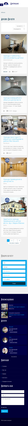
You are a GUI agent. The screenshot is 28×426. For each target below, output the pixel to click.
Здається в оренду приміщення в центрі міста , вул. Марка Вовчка (13, 221)
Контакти (4, 377)
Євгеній (11, 327)
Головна (4, 366)
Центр (5, 183)
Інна (10, 337)
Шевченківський (7, 60)
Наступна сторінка (14, 243)
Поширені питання (7, 381)
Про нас (4, 370)
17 (19, 240)
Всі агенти (14, 356)
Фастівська (6, 143)
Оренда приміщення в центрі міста (12, 180)
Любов (11, 347)
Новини (4, 374)
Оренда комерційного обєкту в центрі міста (12, 99)
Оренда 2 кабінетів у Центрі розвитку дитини (13, 57)
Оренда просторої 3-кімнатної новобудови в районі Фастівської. (13, 139)
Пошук (14, 283)
